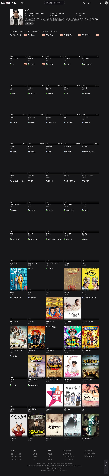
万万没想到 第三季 (69, 350)
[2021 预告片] (86, 93)
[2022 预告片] (66, 93)
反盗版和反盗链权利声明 (57, 465)
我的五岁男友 (67, 321)
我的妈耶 (66, 88)
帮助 (34, 459)
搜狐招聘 (44, 463)
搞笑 (16, 459)
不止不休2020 (49, 146)
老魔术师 (48, 438)
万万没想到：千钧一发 (16, 350)
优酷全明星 (49, 409)
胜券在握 (66, 175)
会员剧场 (35, 456)
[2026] (13, 152)
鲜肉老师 (12, 292)
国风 (12, 459)
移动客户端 (68, 454)
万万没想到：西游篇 (87, 321)
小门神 (29, 292)
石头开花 (84, 234)
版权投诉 (50, 459)
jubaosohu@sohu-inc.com (75, 465)
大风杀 (48, 175)
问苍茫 (29, 204)
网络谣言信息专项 (89, 456)
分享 (30, 24)
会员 (34, 451)
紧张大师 (30, 234)
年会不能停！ (85, 58)
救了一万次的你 (68, 204)
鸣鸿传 (84, 263)
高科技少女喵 (67, 380)
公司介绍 (70, 463)
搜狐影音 (67, 456)
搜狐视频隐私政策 (38, 465)
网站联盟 (50, 454)
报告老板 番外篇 (32, 409)
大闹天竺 (48, 292)
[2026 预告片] (67, 64)
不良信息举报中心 (89, 450)
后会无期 (12, 380)
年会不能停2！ (86, 88)
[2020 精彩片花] (31, 122)
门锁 (11, 88)
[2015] (54, 298)
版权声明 (47, 465)
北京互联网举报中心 (90, 453)
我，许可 (48, 88)
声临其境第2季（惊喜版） (53, 263)
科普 (12, 456)
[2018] (68, 239)
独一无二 (48, 58)
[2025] (32, 152)
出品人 (20, 459)
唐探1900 (30, 58)
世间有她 (12, 146)
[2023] (89, 152)
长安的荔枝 (67, 58)
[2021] (13, 210)
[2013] (90, 385)
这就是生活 (67, 409)
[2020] (49, 210)
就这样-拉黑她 (13, 263)
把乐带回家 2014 (86, 350)
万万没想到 (13, 438)
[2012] (54, 414)
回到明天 (84, 204)
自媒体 (13, 451)
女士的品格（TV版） (87, 175)
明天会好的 (85, 117)
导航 (21, 3)
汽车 (16, 456)
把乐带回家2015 (50, 321)
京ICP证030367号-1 (57, 468)
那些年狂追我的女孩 (87, 438)
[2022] (49, 181)
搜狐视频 (5, 2)
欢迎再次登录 (31, 117)
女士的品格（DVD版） (16, 204)
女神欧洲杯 (31, 321)
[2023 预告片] (32, 93)
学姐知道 (12, 409)
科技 (20, 456)
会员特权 (35, 454)
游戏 (20, 454)
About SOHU (63, 463)
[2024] (67, 152)
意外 (83, 409)
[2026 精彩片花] (49, 64)
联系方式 (56, 463)
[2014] (90, 327)
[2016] (30, 268)
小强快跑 (66, 438)
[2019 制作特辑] (69, 122)
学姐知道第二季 (50, 350)
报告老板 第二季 (14, 321)
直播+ (72, 456)
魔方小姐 (12, 175)
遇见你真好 (85, 146)
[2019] (15, 239)
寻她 (65, 117)
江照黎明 (48, 204)
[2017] (18, 268)
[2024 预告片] (12, 93)
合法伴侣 (30, 146)
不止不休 (48, 234)
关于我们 (50, 456)
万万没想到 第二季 (87, 380)
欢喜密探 (66, 292)
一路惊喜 (30, 88)
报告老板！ (31, 438)
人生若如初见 (67, 234)
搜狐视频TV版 (69, 459)
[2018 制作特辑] (86, 122)
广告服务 (50, 463)
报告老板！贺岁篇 (32, 380)
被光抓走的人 (67, 146)
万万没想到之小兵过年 (52, 380)
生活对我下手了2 (32, 263)
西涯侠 (84, 292)
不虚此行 (48, 117)
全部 (12, 454)
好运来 (11, 117)
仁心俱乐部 (31, 175)
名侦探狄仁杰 (31, 350)
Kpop (16, 454)
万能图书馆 (67, 263)
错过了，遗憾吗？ (14, 58)
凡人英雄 (12, 234)
